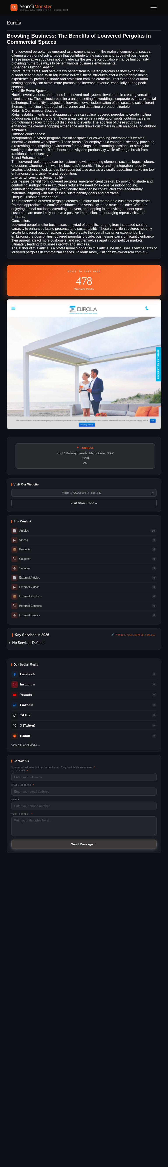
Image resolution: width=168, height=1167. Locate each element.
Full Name (19, 770)
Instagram (27, 684)
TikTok (25, 715)
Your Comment (22, 814)
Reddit (25, 735)
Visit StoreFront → (84, 503)
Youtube (26, 694)
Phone (15, 799)
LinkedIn (26, 705)
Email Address (22, 785)
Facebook (27, 674)
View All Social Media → (25, 745)
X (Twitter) (27, 725)
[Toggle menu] (154, 7)
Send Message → (84, 844)
